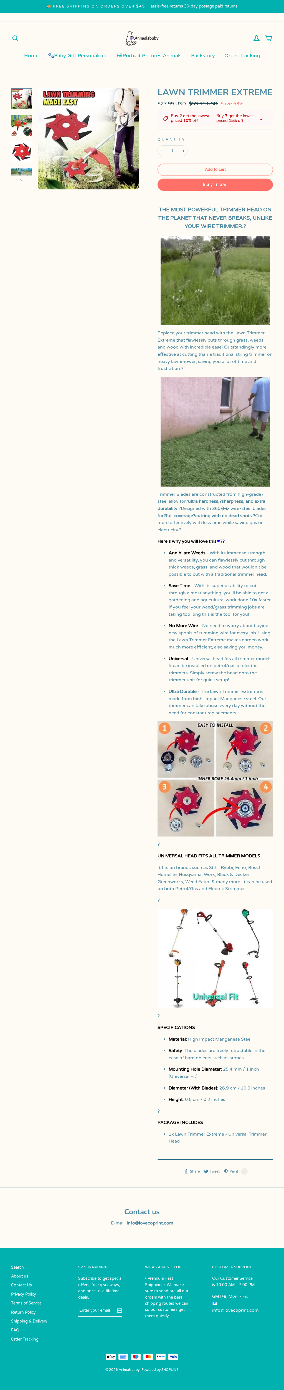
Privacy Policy (23, 1294)
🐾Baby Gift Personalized (78, 55)
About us (19, 1276)
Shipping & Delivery (29, 1321)
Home (31, 55)
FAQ (15, 1330)
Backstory (203, 55)
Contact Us (21, 1285)
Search (17, 1267)
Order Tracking (242, 55)
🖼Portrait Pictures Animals (149, 55)
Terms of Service (26, 1303)
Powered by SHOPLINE (160, 1370)
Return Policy (23, 1312)
